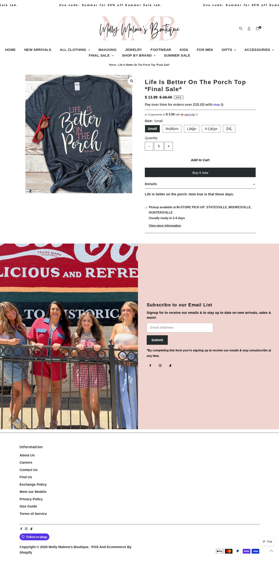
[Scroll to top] (271, 550)
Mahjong (108, 50)
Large (193, 129)
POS (95, 547)
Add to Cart (200, 160)
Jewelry (133, 50)
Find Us (26, 477)
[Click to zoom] (132, 81)
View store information (165, 225)
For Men (205, 50)
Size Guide (28, 506)
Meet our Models (33, 492)
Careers (26, 462)
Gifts (227, 50)
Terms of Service (33, 514)
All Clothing (73, 50)
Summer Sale (177, 55)
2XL (230, 129)
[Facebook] (150, 365)
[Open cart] (257, 28)
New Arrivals (37, 50)
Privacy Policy (31, 499)
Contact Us (29, 470)
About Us (27, 455)
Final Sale (100, 55)
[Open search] (241, 28)
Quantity (151, 138)
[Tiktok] (170, 365)
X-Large (213, 129)
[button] (200, 114)
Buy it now (200, 173)
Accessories (257, 50)
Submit (157, 340)
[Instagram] (160, 365)
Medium (173, 129)
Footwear (161, 50)
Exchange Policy (33, 484)
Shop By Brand (137, 55)
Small (152, 129)
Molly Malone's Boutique (68, 547)
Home (10, 50)
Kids (184, 50)
